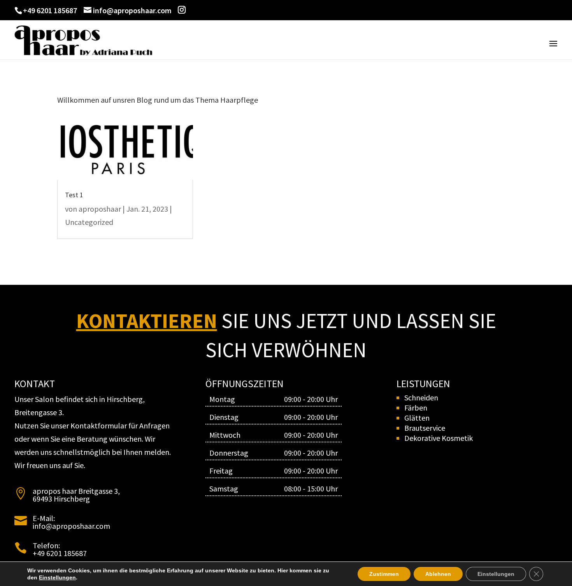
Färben (415, 407)
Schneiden (421, 397)
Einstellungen (57, 577)
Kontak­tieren (146, 320)
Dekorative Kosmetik (438, 438)
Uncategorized (89, 222)
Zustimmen (384, 574)
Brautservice (424, 428)
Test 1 (74, 194)
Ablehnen (438, 574)
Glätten (417, 418)
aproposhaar (100, 209)
